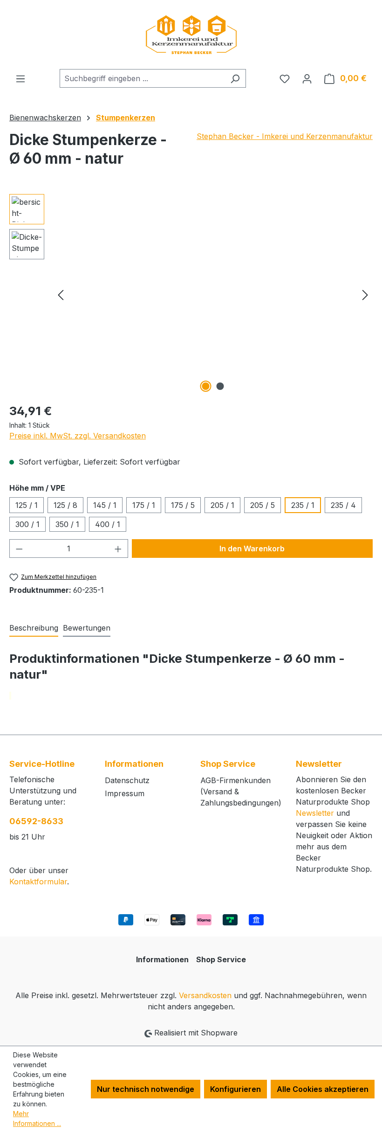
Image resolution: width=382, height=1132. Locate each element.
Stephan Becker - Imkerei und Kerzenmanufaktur (285, 136)
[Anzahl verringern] (19, 548)
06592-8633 (36, 821)
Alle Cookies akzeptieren (322, 1089)
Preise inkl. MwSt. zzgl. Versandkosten (77, 435)
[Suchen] (235, 78)
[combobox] (142, 78)
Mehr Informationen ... (37, 1118)
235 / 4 (343, 505)
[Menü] (20, 78)
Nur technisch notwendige (145, 1089)
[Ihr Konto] (307, 78)
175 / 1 (143, 505)
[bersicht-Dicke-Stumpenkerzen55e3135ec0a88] (213, 294)
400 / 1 (107, 524)
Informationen (162, 959)
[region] (191, 294)
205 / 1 (222, 505)
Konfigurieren (235, 1089)
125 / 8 (65, 505)
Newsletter (315, 813)
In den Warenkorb (252, 548)
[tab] (33, 628)
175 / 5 (183, 505)
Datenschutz (127, 780)
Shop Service (221, 959)
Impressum (124, 793)
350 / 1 (67, 524)
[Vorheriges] (61, 294)
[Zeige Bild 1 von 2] (206, 386)
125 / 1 (26, 505)
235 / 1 (302, 505)
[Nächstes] (365, 294)
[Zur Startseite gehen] (191, 34)
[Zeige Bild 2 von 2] (220, 386)
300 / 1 (27, 524)
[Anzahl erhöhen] (118, 548)
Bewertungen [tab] (86, 627)
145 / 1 (104, 505)
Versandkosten (205, 995)
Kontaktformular (38, 881)
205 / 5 (262, 505)
